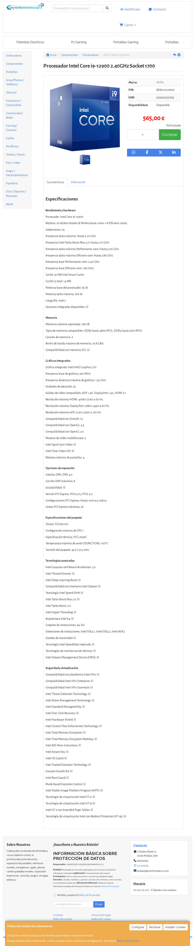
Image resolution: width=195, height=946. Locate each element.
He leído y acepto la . (78, 895)
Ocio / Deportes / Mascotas (16, 193)
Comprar (169, 134)
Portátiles (12, 71)
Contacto (159, 9)
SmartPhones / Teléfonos (15, 82)
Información (78, 182)
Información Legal (101, 915)
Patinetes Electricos (30, 42)
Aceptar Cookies (175, 927)
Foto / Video (13, 162)
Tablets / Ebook (15, 154)
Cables (10, 138)
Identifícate (131, 9)
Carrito (128, 25)
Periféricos (12, 146)
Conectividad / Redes (14, 115)
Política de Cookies (128, 940)
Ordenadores (14, 55)
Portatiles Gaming (125, 42)
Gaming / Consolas (11, 128)
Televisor (11, 92)
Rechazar (155, 927)
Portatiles (172, 42)
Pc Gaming (78, 42)
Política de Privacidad (110, 886)
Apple (9, 204)
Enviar (98, 904)
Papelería (12, 183)
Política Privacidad (62, 919)
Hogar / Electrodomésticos (17, 173)
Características (55, 182)
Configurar (137, 927)
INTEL (160, 82)
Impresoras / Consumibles (13, 103)
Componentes (14, 63)
